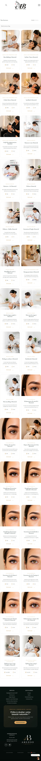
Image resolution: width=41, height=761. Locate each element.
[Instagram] (6, 744)
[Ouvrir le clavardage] (38, 758)
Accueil (32, 20)
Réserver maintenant (20, 722)
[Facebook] (9, 744)
